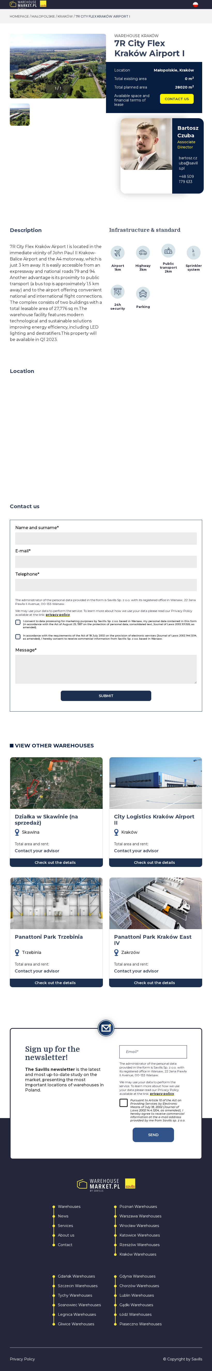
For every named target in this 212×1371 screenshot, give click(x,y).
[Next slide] (102, 69)
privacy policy (58, 615)
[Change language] (197, 4)
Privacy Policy (22, 1359)
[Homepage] (39, 5)
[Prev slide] (14, 69)
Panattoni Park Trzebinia (49, 937)
